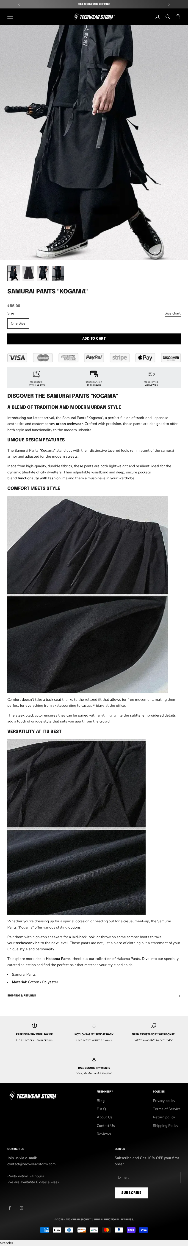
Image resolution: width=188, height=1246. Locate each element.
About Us (105, 1117)
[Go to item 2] (28, 273)
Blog (101, 1100)
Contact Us (106, 1125)
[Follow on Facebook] (9, 1208)
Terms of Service (167, 1109)
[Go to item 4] (57, 273)
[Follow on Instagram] (21, 1208)
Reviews (104, 1133)
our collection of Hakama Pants (114, 958)
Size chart (173, 313)
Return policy (164, 1117)
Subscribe (131, 1193)
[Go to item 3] (43, 273)
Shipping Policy (165, 1125)
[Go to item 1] (13, 273)
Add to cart (94, 339)
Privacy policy (164, 1100)
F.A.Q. (102, 1109)
